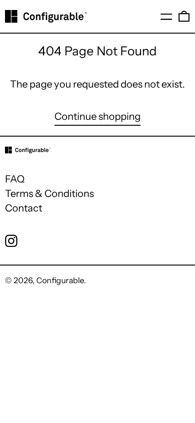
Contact (23, 208)
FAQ (14, 179)
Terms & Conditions (49, 193)
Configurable (60, 280)
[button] (184, 16)
